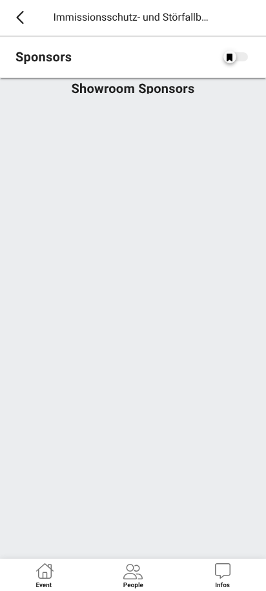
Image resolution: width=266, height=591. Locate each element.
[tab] (43, 575)
